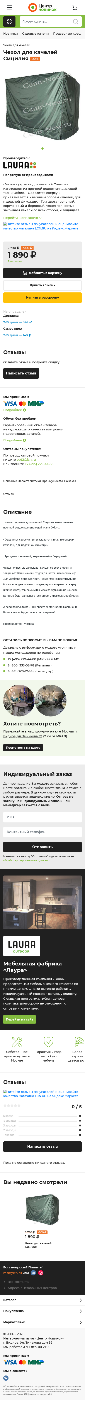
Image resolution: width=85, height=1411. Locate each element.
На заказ (70, 481)
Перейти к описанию (20, 218)
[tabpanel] (42, 105)
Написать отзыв (21, 373)
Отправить (42, 847)
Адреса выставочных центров (32, 1288)
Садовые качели (35, 34)
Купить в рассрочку (42, 297)
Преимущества (52, 481)
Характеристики (29, 481)
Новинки (10, 34)
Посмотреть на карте (23, 748)
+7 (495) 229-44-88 (39, 464)
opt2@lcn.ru (26, 460)
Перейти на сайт (19, 1019)
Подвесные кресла (68, 34)
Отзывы (8, 494)
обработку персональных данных (26, 860)
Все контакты (18, 1282)
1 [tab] (42, 148)
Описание (10, 481)
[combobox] (51, 21)
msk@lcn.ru (12, 1273)
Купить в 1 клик (42, 285)
